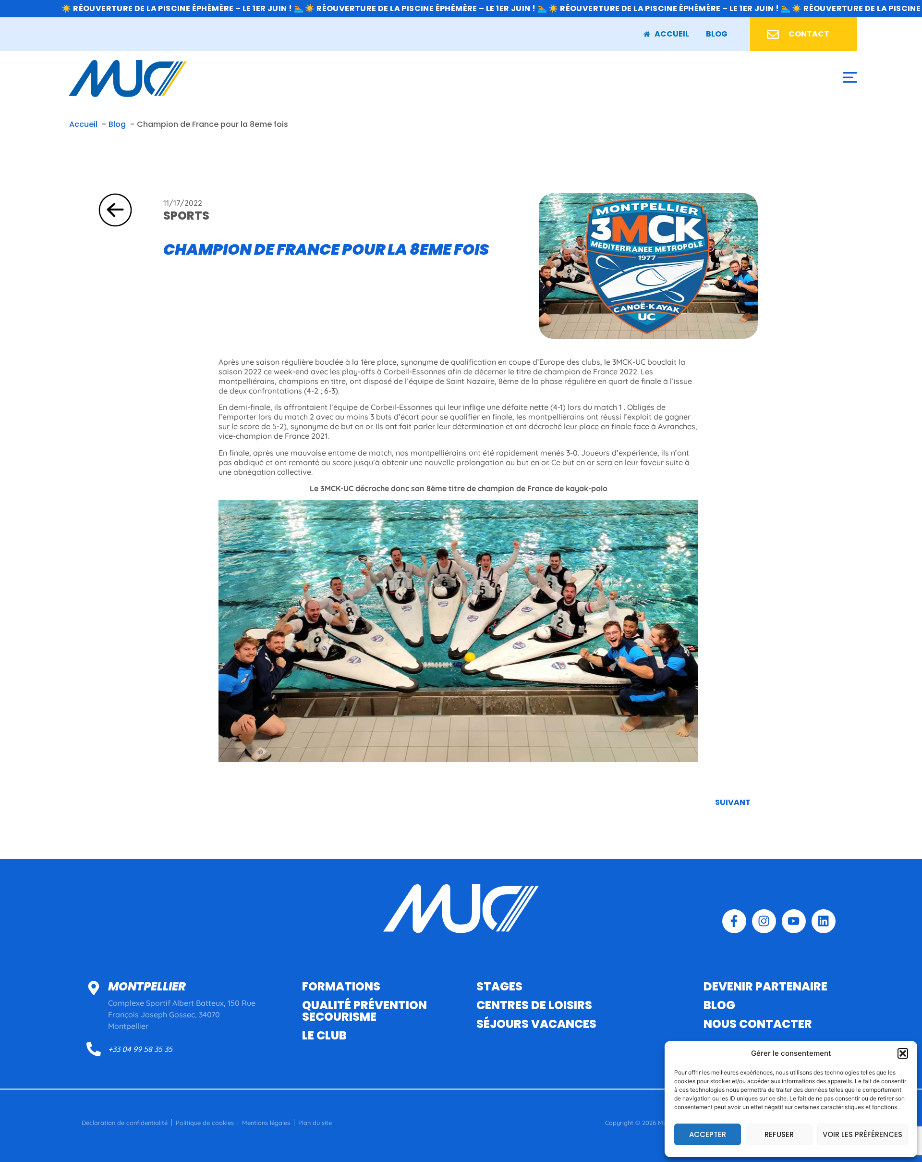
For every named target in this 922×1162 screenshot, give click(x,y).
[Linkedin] (824, 921)
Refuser (779, 1134)
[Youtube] (794, 921)
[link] (717, 34)
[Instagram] (764, 921)
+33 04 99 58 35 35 (140, 1049)
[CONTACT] (773, 34)
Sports (186, 215)
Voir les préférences (862, 1134)
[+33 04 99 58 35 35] (93, 1049)
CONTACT (809, 33)
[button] (903, 1053)
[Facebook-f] (734, 921)
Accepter (707, 1134)
